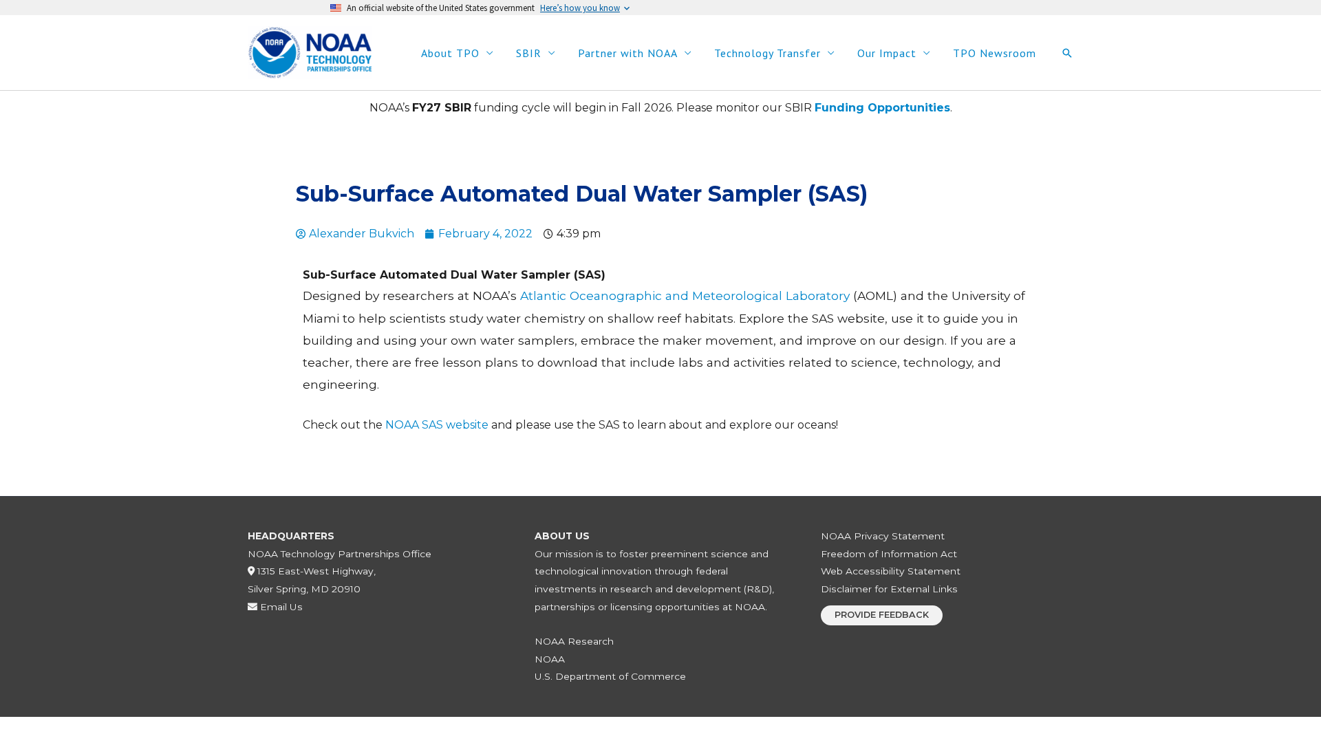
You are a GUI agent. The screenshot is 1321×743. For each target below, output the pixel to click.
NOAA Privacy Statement (883, 535)
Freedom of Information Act (889, 553)
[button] (1067, 53)
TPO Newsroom (994, 53)
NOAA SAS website (436, 424)
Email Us (280, 606)
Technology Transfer (767, 53)
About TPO (450, 53)
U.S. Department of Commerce (610, 676)
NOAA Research (574, 641)
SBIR (528, 53)
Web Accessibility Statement (890, 571)
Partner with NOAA (628, 53)
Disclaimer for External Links (889, 588)
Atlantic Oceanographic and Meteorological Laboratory (685, 295)
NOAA (550, 659)
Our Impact (886, 53)
